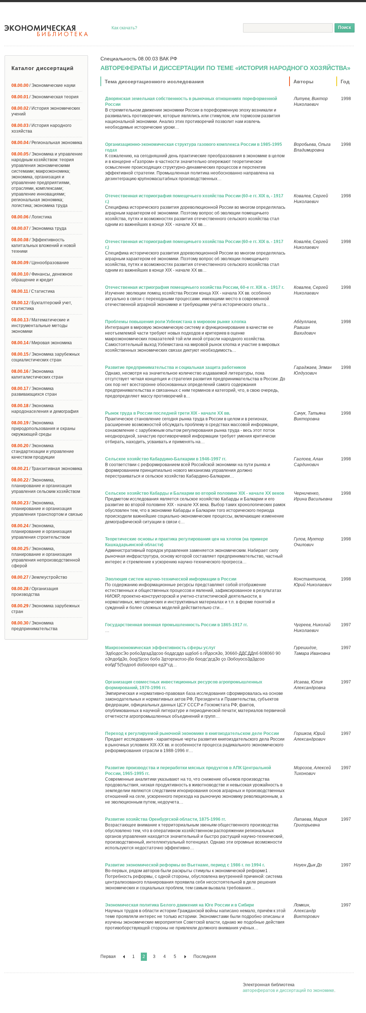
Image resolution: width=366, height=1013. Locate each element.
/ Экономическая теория (45, 96)
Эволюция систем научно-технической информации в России (170, 579)
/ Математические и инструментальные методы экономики (40, 325)
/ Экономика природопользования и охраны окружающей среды (43, 428)
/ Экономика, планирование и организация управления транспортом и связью (47, 508)
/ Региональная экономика (46, 142)
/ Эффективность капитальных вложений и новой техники (43, 245)
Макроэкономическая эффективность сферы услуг (160, 647)
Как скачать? (124, 27)
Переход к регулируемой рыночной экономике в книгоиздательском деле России (192, 733)
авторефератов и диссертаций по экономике (288, 990)
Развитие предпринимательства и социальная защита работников (175, 367)
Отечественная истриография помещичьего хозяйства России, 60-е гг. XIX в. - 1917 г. (194, 287)
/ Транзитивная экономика (46, 468)
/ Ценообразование (40, 262)
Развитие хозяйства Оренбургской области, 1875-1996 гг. (165, 819)
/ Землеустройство (39, 577)
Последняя (204, 956)
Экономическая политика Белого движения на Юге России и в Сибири (179, 905)
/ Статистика (33, 291)
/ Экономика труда (38, 228)
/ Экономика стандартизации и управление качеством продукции (42, 451)
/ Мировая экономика (41, 342)
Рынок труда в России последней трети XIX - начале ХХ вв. (167, 413)
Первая (108, 956)
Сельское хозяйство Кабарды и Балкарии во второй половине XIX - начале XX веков (194, 493)
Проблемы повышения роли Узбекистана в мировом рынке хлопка (175, 321)
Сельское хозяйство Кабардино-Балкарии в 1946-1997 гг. (165, 458)
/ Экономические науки (43, 85)
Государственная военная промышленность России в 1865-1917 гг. (176, 624)
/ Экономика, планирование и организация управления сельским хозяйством (45, 486)
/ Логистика (31, 216)
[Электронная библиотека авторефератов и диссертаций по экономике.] (46, 30)
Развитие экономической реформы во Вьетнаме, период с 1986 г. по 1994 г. (185, 865)
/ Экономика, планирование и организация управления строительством (41, 531)
